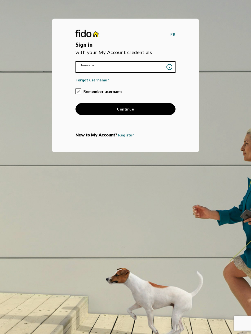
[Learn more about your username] (169, 67)
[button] (173, 34)
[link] (87, 34)
